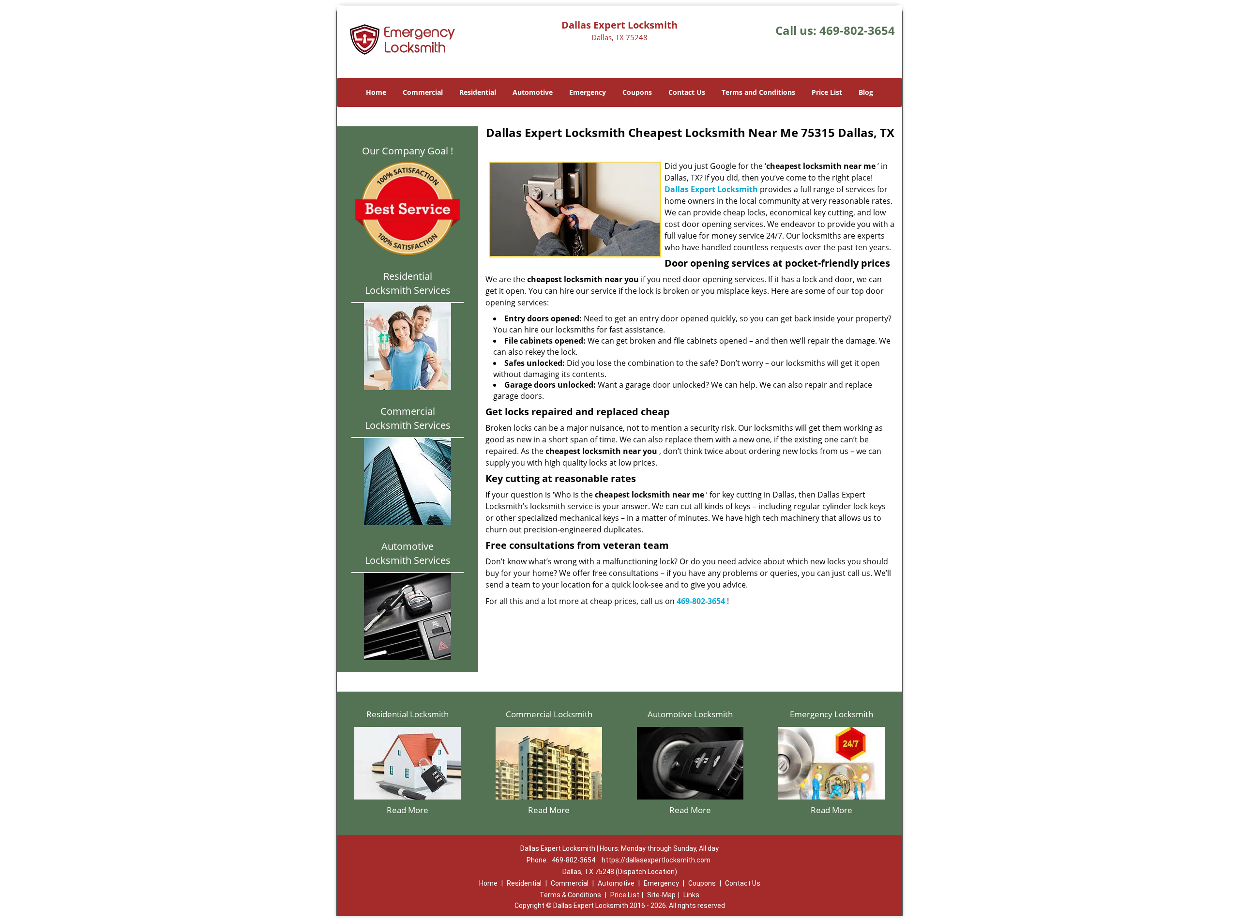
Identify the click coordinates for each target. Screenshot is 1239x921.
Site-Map (661, 895)
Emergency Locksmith (831, 714)
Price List (827, 92)
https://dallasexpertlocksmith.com (656, 860)
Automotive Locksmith (690, 714)
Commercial (423, 92)
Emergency (587, 92)
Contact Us (686, 92)
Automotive (533, 92)
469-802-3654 (857, 30)
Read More (407, 809)
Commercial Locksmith (549, 714)
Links (691, 895)
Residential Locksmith (407, 714)
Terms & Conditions (570, 895)
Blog (866, 92)
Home (376, 92)
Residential (477, 92)
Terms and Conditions (758, 92)
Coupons (637, 92)
